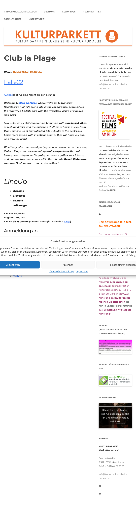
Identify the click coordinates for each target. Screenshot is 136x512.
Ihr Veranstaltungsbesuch (20, 11)
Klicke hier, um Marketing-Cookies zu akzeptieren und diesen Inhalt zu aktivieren (115, 416)
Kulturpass (69, 11)
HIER (113, 190)
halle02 (13, 81)
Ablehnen (68, 264)
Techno (17, 276)
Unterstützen (37, 19)
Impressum (82, 271)
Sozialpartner (13, 19)
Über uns (49, 11)
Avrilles (8, 94)
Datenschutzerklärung (61, 271)
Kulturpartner (92, 11)
